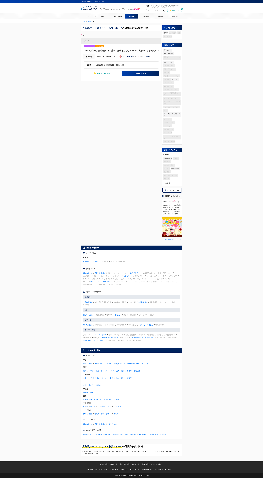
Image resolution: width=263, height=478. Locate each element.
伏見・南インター (102, 371)
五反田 (109, 364)
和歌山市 (137, 371)
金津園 (116, 399)
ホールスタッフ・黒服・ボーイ (172, 114)
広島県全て (87, 261)
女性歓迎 (99, 434)
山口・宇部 (101, 407)
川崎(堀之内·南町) (133, 364)
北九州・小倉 (99, 414)
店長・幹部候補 (168, 53)
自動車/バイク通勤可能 (110, 338)
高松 (109, 407)
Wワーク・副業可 (100, 335)
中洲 (90, 414)
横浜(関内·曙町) (119, 364)
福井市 (98, 385)
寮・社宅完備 (87, 325)
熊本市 (108, 414)
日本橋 (91, 371)
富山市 (91, 385)
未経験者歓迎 (175, 168)
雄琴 (122, 371)
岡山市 (92, 407)
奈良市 (129, 371)
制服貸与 (142, 325)
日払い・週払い (88, 315)
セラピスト (175, 79)
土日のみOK (87, 341)
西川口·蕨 (145, 364)
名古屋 (85, 399)
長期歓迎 (133, 434)
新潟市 (85, 392)
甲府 (91, 392)
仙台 (98, 378)
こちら (176, 6)
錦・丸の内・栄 (95, 399)
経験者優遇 (154, 434)
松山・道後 (117, 407)
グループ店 (149, 338)
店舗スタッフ (168, 50)
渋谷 (84, 364)
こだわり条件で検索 (173, 190)
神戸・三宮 (115, 371)
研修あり (150, 325)
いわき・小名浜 (107, 378)
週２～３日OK (99, 341)
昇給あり (118, 315)
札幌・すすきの (88, 378)
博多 (84, 414)
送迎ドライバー (168, 62)
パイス (86, 41)
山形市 (129, 378)
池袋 (90, 364)
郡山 (117, 378)
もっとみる (166, 183)
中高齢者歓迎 (168, 158)
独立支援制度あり (137, 338)
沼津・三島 (107, 399)
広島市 (166, 33)
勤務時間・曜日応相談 (120, 434)
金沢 (84, 385)
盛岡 (122, 378)
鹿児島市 (117, 414)
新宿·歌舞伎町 (99, 364)
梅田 (84, 371)
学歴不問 (163, 434)
